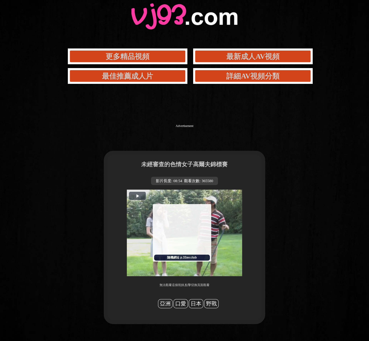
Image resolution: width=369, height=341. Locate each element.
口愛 (180, 304)
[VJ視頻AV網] (184, 25)
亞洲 (165, 304)
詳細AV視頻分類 (253, 76)
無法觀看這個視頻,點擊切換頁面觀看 (184, 285)
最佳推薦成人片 (127, 76)
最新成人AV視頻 (253, 56)
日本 (196, 304)
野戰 (211, 304)
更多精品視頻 (128, 56)
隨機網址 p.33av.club (182, 257)
